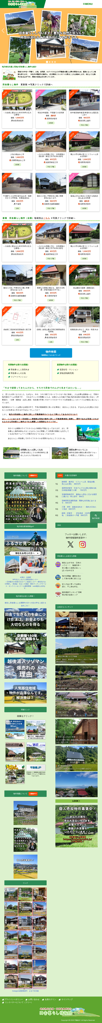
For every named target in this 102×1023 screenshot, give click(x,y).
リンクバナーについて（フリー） (19, 1002)
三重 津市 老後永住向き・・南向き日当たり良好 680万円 (79, 508)
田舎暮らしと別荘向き (20, 369)
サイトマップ (67, 999)
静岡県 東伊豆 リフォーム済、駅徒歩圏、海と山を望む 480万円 (79, 483)
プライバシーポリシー (13, 999)
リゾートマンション (19, 377)
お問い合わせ (33, 999)
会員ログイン (50, 999)
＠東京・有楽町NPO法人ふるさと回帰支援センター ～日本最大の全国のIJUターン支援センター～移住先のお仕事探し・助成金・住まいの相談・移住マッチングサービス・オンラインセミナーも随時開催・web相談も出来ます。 (25, 582)
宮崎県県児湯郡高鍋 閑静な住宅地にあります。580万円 (79, 501)
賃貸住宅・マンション (69, 369)
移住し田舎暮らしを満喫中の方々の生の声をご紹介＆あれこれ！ (25, 604)
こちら (46, 218)
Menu (89, 4)
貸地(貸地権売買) (67, 373)
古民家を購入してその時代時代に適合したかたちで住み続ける (34, 452)
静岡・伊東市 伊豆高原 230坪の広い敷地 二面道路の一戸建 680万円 (79, 514)
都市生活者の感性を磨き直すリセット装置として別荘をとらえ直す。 (83, 452)
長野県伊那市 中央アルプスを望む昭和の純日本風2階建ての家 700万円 (79, 489)
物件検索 (51, 353)
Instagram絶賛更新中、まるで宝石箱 (25, 991)
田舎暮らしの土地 (18, 373)
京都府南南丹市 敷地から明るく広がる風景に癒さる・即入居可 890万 (79, 495)
